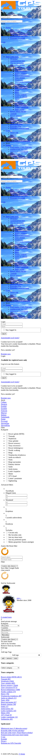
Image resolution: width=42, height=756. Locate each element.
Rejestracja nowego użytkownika (18, 141)
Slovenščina (5, 425)
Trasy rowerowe (21, 71)
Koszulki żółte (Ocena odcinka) (12, 731)
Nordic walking (20, 95)
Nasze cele (14, 133)
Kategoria (4, 624)
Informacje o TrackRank (19, 34)
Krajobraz (9, 511)
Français (4, 411)
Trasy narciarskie (21, 86)
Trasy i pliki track (12, 57)
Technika (9, 530)
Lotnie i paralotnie (21, 107)
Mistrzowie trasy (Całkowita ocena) (14, 728)
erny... (19, 598)
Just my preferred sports (17, 540)
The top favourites (17, 63)
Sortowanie (11, 583)
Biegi (17, 93)
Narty (10, 460)
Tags (10, 652)
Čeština (3, 402)
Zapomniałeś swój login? (10, 338)
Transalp (18, 69)
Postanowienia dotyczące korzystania (14, 735)
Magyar (4, 413)
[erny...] (8, 599)
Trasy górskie (20, 78)
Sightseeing (19, 103)
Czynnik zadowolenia (14, 518)
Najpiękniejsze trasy (17, 61)
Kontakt (13, 135)
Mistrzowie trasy (16, 124)
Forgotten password (17, 38)
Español (4, 409)
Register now (6, 354)
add (3, 658)
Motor (17, 99)
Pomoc (8, 28)
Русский (4, 421)
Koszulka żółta (15, 126)
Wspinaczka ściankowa (23, 82)
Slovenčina (5, 423)
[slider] (23, 509)
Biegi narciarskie (21, 88)
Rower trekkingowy (22, 76)
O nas (8, 130)
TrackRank (10, 491)
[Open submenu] (12, 28)
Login (3, 42)
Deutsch (4, 404)
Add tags (4, 652)
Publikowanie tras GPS (18, 32)
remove (9, 658)
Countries (4, 628)
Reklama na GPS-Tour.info (11, 743)
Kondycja (9, 524)
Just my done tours (15, 537)
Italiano (3, 415)
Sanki (17, 90)
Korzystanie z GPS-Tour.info (21, 30)
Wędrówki (19, 80)
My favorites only (14, 535)
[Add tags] (21, 655)
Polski (3, 419)
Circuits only (13, 533)
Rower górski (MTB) (23, 67)
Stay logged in (11, 330)
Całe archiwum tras (17, 65)
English (4, 406)
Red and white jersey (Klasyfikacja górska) (17, 733)
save (15, 658)
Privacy (4, 741)
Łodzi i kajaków (21, 105)
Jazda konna (19, 109)
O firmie (13, 137)
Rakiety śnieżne (21, 84)
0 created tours (6, 617)
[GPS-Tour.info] (21, 9)
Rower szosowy (21, 74)
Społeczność (10, 122)
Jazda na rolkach (21, 97)
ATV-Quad (19, 101)
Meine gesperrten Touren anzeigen (21, 542)
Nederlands (5, 417)
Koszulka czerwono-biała (19, 128)
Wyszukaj (14, 59)
